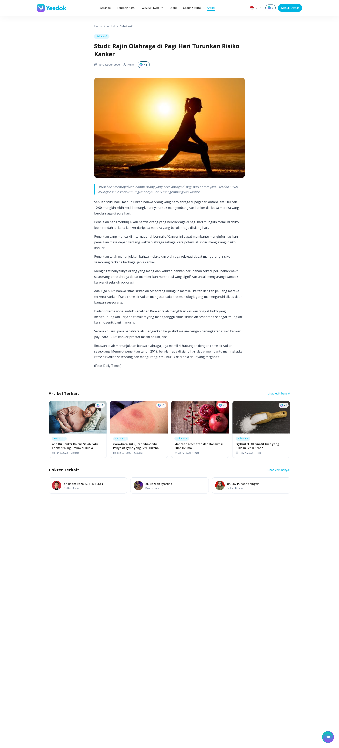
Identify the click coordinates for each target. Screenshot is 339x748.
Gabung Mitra (192, 8)
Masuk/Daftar (290, 8)
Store (173, 8)
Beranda (105, 8)
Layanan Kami (150, 7)
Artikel (211, 8)
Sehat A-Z (126, 26)
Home (98, 26)
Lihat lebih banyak (278, 393)
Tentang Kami (126, 8)
